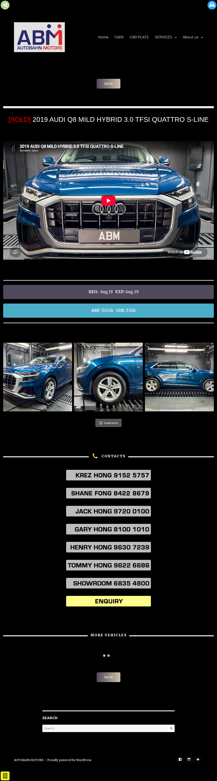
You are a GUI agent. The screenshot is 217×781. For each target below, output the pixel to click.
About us (190, 37)
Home (103, 37)
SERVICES (163, 37)
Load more (111, 422)
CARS (119, 37)
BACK (108, 84)
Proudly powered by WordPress (69, 760)
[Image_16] (37, 377)
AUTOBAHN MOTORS (28, 760)
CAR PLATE (139, 37)
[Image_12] (108, 377)
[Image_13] (179, 377)
